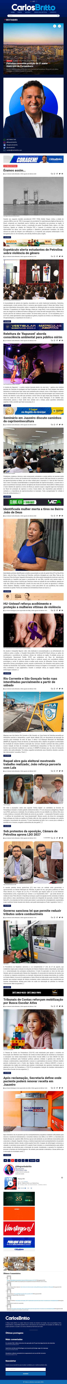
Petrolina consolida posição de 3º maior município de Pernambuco (27, 64)
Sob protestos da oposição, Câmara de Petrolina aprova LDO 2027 (23, 1280)
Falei (8, 1280)
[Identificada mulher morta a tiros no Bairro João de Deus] (57, 515)
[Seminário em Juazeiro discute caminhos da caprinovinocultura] (57, 424)
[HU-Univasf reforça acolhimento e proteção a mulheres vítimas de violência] (57, 610)
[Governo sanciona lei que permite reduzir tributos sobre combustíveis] (57, 917)
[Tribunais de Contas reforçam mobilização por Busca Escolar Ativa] (57, 1006)
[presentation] (54, 26)
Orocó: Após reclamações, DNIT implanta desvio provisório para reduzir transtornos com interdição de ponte (36, 1300)
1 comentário (47, 837)
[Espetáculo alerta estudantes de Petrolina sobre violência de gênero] (57, 256)
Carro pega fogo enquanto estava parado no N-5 (23, 1293)
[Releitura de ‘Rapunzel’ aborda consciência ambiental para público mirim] (57, 340)
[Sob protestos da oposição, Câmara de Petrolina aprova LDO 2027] (57, 837)
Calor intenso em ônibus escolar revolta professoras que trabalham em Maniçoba (37, 1287)
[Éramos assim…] (57, 173)
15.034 (32, 1160)
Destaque (9, 60)
